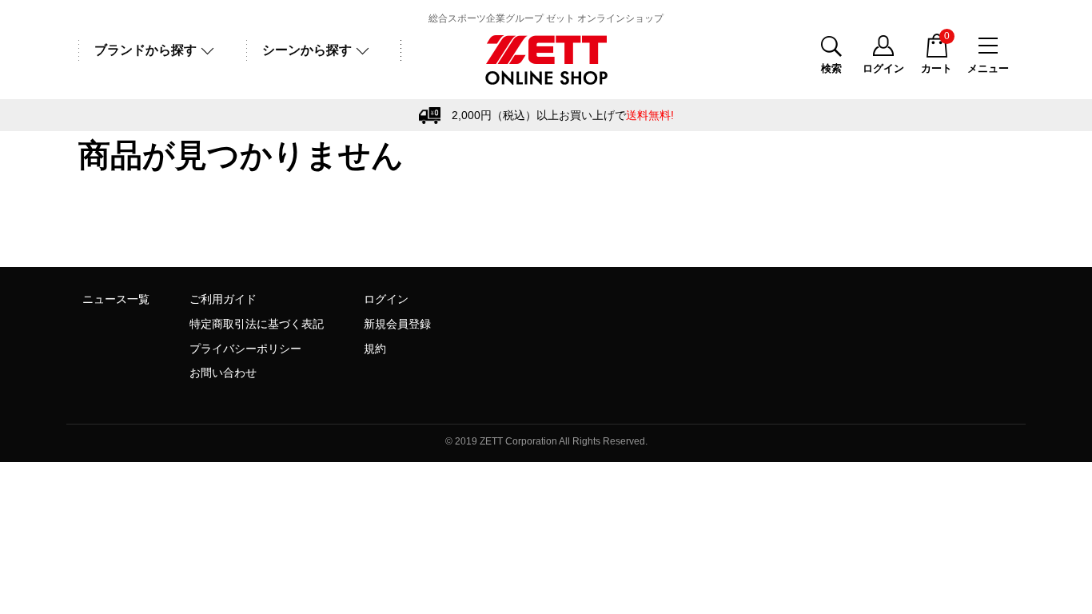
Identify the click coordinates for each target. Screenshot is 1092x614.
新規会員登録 (397, 323)
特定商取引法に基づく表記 (256, 323)
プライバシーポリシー (245, 348)
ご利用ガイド (223, 299)
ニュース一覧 (115, 299)
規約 (375, 348)
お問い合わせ (223, 372)
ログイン (386, 299)
